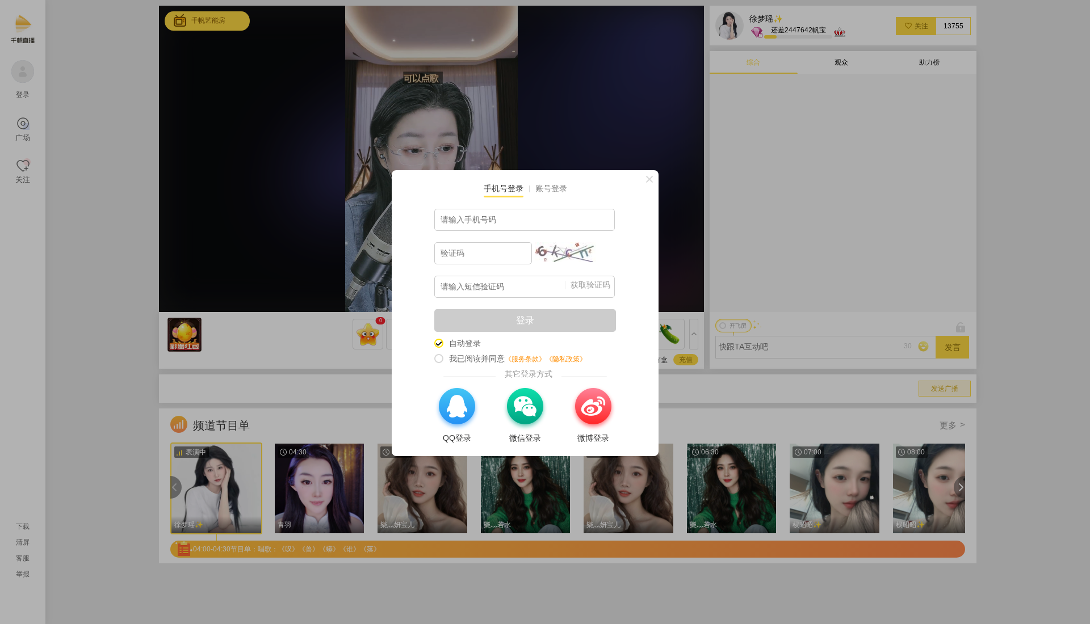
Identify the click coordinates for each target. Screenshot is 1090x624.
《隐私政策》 (566, 359)
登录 (525, 320)
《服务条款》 (525, 359)
